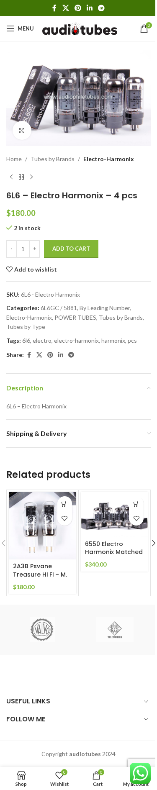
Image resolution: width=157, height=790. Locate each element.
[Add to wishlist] (64, 518)
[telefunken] (115, 630)
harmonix (113, 340)
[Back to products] (21, 177)
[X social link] (65, 8)
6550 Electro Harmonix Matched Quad (114, 552)
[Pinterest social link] (78, 8)
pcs (132, 340)
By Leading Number (105, 307)
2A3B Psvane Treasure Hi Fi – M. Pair (40, 574)
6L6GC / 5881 (59, 307)
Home (14, 158)
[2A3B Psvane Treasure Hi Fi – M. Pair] (42, 525)
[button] (64, 503)
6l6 (26, 340)
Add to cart (71, 248)
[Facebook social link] (54, 8)
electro (42, 340)
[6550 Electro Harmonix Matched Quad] (114, 514)
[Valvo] (42, 630)
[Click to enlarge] (22, 130)
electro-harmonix (76, 340)
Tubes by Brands (53, 158)
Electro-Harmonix (108, 158)
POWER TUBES (75, 317)
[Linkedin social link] (89, 8)
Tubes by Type (25, 326)
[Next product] (31, 177)
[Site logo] (79, 27)
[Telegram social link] (101, 8)
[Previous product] (11, 177)
